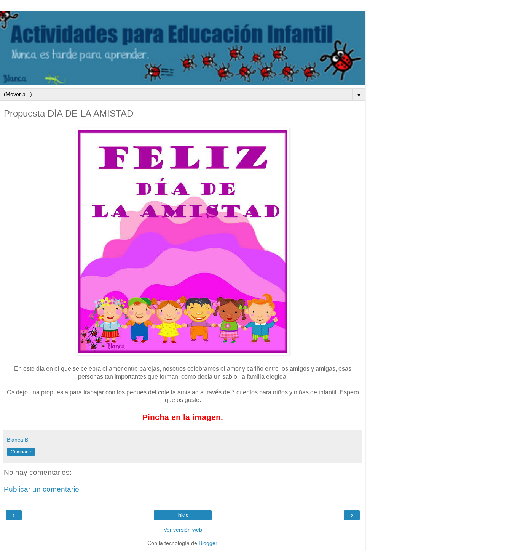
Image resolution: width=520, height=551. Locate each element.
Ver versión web (183, 530)
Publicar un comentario (41, 489)
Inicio (182, 515)
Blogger (208, 543)
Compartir (21, 452)
